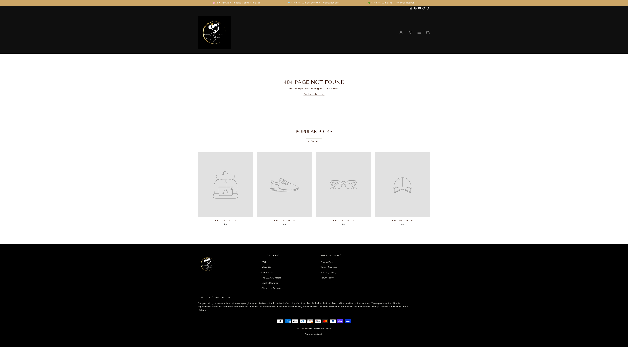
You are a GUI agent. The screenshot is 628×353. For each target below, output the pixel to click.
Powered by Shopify (314, 334)
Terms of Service (329, 267)
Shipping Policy (328, 272)
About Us (266, 267)
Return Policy (327, 278)
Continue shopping (314, 94)
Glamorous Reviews (271, 288)
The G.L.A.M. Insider (271, 278)
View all (314, 141)
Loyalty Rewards (270, 283)
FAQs (264, 262)
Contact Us (267, 272)
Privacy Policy (327, 262)
